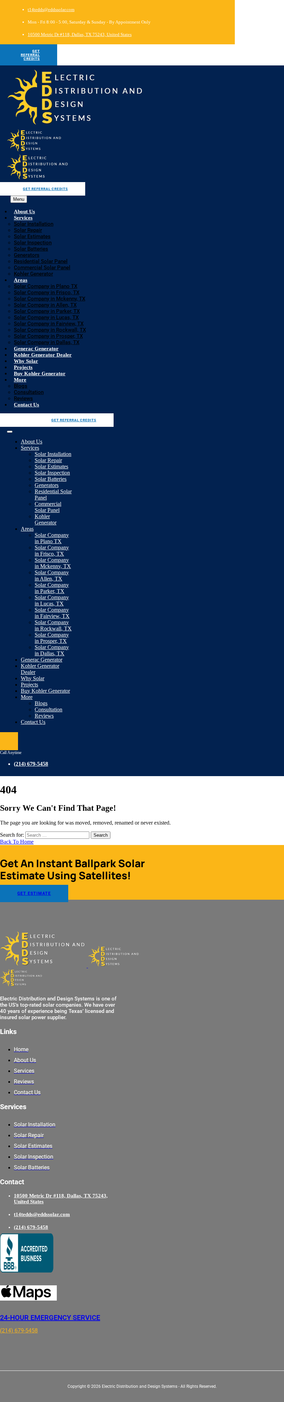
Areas (20, 280)
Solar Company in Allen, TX (45, 305)
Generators (26, 255)
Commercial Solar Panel (42, 267)
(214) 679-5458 (31, 764)
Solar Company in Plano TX (45, 286)
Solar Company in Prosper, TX (48, 336)
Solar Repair (28, 230)
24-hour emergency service (50, 1317)
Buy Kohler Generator (39, 373)
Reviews (23, 398)
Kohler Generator (33, 274)
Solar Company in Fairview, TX (48, 324)
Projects (23, 367)
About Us (24, 211)
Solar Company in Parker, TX (47, 311)
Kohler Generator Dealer (43, 355)
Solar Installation (33, 224)
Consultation (29, 392)
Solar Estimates (32, 236)
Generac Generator (36, 348)
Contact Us (26, 404)
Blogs (20, 386)
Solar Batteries (31, 249)
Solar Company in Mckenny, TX (49, 299)
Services (23, 218)
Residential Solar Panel (41, 261)
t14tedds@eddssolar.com (51, 9)
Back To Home (17, 842)
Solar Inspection (33, 243)
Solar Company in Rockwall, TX (50, 330)
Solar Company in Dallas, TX (46, 342)
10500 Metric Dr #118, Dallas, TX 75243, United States (80, 34)
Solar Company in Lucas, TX (46, 317)
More (20, 380)
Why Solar (26, 361)
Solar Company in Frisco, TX (46, 292)
